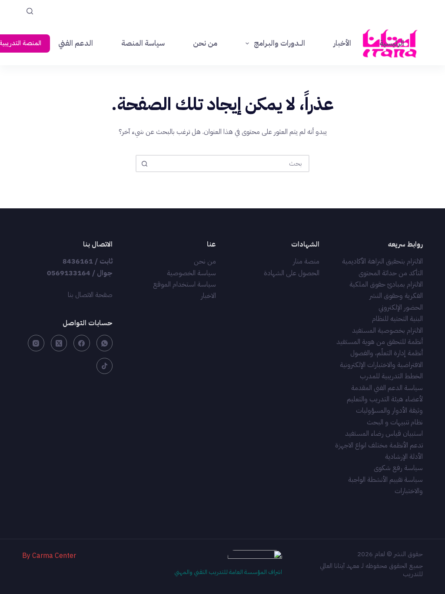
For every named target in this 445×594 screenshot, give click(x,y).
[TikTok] (104, 366)
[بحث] (30, 11)
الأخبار (342, 43)
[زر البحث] (144, 163)
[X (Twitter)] (59, 343)
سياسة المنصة (143, 43)
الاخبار (208, 295)
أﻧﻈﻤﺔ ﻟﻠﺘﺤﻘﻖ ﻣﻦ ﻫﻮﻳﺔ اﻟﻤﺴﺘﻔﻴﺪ (379, 342)
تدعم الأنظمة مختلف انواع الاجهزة (379, 445)
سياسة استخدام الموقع (184, 284)
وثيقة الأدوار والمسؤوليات (389, 410)
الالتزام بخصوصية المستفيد (387, 330)
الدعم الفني (75, 43)
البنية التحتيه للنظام (397, 319)
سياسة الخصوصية (191, 273)
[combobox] (230, 163)
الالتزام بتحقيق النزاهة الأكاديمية (382, 261)
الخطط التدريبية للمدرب (391, 376)
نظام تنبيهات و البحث (395, 422)
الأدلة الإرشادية (404, 456)
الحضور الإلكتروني (401, 307)
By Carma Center (49, 556)
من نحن (205, 43)
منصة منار (306, 261)
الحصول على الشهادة (291, 273)
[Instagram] (36, 343)
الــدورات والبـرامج (279, 43)
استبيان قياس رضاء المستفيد (384, 433)
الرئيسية (391, 43)
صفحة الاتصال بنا (90, 295)
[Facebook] (81, 343)
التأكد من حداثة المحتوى (391, 273)
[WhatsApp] (104, 343)
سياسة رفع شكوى (398, 468)
